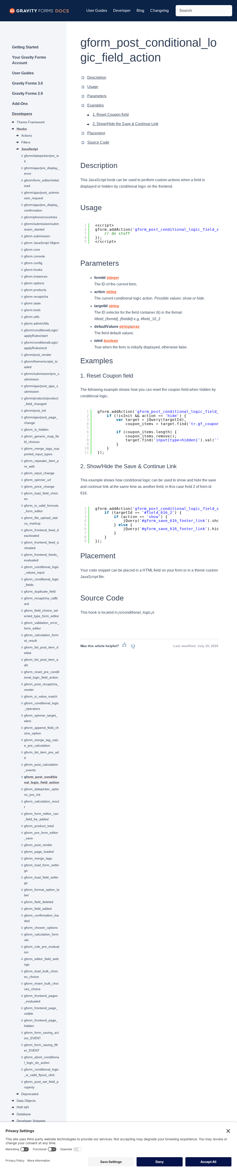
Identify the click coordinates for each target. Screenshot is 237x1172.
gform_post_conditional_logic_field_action (41, 779)
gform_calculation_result (41, 804)
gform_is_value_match (40, 696)
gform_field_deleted (38, 902)
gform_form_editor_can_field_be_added (41, 816)
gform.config (33, 263)
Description (96, 77)
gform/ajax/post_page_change (41, 420)
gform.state (32, 303)
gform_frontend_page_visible (41, 1010)
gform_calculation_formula (41, 937)
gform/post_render (37, 355)
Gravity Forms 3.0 (27, 83)
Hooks (22, 129)
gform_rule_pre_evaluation (41, 949)
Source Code (98, 142)
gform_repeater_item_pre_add (41, 463)
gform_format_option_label (41, 892)
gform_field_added (38, 908)
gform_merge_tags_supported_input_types (41, 451)
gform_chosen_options (41, 927)
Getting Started (25, 47)
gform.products (35, 290)
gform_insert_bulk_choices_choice (41, 986)
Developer (122, 11)
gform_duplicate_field (40, 591)
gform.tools (32, 310)
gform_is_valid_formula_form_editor (41, 508)
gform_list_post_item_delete (41, 650)
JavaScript (29, 149)
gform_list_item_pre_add (41, 755)
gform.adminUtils (36, 323)
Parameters (96, 96)
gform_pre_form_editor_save (41, 835)
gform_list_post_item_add (41, 662)
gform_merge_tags (38, 858)
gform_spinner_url (37, 480)
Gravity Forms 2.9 (27, 93)
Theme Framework (31, 122)
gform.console (34, 256)
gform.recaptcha (36, 296)
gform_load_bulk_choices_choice (41, 974)
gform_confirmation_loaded (41, 918)
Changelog (159, 11)
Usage (92, 87)
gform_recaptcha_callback (41, 601)
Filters (25, 142)
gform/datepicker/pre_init (41, 158)
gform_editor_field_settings (41, 961)
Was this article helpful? (99, 646)
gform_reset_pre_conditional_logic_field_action (41, 674)
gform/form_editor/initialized (41, 183)
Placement (96, 133)
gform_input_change (39, 473)
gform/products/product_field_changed (41, 401)
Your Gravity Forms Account (29, 60)
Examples (95, 105)
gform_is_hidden (36, 429)
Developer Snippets (31, 1121)
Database (24, 1114)
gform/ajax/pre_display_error (41, 170)
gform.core (32, 249)
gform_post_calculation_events (41, 767)
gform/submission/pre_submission (41, 376)
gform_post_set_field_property (41, 1084)
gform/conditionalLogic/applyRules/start (41, 333)
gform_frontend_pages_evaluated (41, 998)
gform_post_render (38, 845)
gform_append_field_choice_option (41, 730)
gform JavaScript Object (41, 243)
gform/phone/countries (40, 217)
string (111, 292)
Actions (26, 135)
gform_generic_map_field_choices (41, 439)
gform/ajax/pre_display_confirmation (41, 207)
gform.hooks (33, 270)
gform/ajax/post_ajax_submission (41, 388)
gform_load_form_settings (41, 867)
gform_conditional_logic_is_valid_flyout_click (41, 1072)
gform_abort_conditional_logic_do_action (41, 1060)
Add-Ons (20, 104)
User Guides (96, 11)
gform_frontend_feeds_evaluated (41, 557)
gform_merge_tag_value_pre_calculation (41, 742)
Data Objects (26, 1101)
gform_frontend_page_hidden (41, 1023)
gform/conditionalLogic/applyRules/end (41, 345)
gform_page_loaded (39, 851)
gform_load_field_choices (41, 496)
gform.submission (37, 236)
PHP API (23, 1107)
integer (113, 278)
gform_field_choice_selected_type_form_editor (41, 613)
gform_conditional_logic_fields (41, 582)
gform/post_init (35, 410)
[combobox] (204, 10)
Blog (140, 11)
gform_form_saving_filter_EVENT (41, 1047)
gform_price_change (39, 486)
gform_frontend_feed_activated (41, 545)
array (135, 327)
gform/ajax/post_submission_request (41, 195)
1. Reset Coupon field (111, 115)
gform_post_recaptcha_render (41, 687)
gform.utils (31, 317)
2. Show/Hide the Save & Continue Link (126, 124)
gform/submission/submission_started (41, 226)
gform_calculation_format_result (41, 637)
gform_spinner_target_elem (41, 718)
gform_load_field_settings (41, 880)
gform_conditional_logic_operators (41, 706)
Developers (22, 114)
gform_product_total (39, 826)
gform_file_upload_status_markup (41, 520)
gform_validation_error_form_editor (41, 625)
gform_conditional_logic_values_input (41, 569)
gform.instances (35, 276)
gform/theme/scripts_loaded (41, 364)
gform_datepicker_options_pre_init (41, 791)
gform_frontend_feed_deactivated (41, 532)
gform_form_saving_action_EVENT (41, 1035)
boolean (111, 341)
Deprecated (29, 1094)
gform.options (34, 283)
